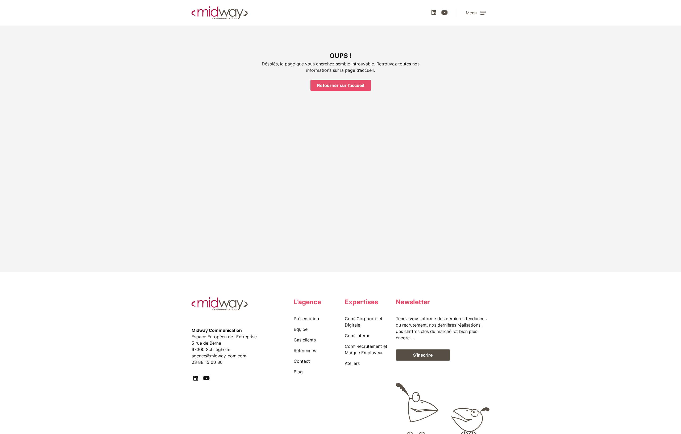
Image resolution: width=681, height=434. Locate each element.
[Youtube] (444, 12)
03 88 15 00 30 (207, 362)
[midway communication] (220, 12)
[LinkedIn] (434, 12)
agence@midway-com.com (219, 355)
